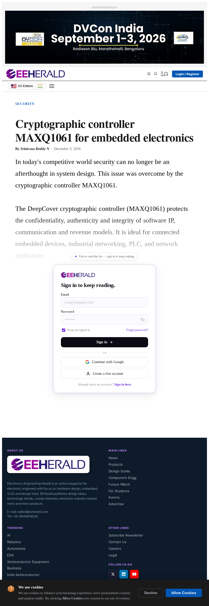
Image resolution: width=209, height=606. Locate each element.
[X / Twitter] (113, 574)
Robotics (14, 542)
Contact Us (117, 542)
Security (25, 104)
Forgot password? (137, 330)
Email (65, 294)
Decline (150, 593)
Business (14, 568)
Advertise (116, 504)
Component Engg (122, 478)
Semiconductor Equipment (28, 562)
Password (67, 311)
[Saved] (155, 74)
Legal (113, 555)
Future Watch (119, 484)
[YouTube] (134, 574)
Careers (115, 548)
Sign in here (122, 384)
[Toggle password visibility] (143, 320)
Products (116, 464)
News (113, 458)
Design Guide (119, 471)
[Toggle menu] (52, 86)
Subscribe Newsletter (126, 535)
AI (8, 535)
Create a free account (108, 374)
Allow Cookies (183, 593)
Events (114, 497)
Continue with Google (108, 362)
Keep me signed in (79, 330)
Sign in (101, 342)
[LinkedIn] (123, 574)
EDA (10, 555)
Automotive (16, 548)
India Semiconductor (23, 575)
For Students (119, 491)
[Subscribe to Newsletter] (149, 74)
